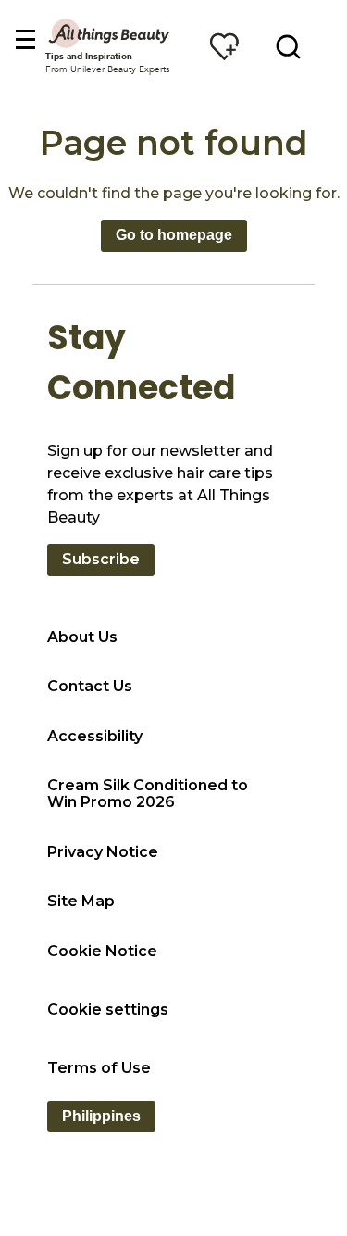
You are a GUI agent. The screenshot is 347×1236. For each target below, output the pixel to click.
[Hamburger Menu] (24, 40)
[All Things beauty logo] (110, 33)
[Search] (288, 46)
